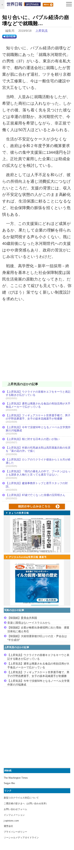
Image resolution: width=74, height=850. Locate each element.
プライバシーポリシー (15, 831)
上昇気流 (41, 30)
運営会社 (8, 826)
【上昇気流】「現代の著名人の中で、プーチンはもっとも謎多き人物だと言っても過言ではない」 (38, 473)
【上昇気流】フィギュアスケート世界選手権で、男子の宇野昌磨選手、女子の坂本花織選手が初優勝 (38, 417)
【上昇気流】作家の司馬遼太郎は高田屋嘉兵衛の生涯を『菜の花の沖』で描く (38, 449)
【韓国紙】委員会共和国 (22, 617)
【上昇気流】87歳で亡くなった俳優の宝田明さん (35, 494)
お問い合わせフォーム (15, 809)
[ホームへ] (24, 5)
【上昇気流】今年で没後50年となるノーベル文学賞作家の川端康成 (38, 429)
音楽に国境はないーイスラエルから (28, 622)
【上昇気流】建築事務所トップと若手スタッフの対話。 (37, 485)
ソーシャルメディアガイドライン (21, 837)
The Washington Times (16, 777)
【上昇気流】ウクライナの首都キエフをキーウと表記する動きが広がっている (38, 393)
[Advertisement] (37, 344)
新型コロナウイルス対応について (21, 797)
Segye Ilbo (9, 783)
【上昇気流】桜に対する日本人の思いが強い (33, 439)
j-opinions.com (11, 820)
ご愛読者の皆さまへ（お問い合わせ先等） (26, 803)
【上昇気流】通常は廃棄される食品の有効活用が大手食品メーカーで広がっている (38, 405)
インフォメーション (14, 815)
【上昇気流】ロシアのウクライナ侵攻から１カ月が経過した (38, 461)
